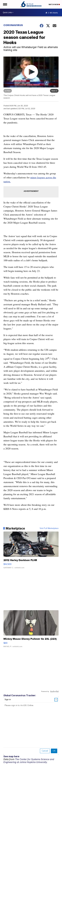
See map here (11, 756)
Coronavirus (13, 25)
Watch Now (54, 4)
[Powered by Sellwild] (54, 691)
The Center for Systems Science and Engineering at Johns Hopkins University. (28, 761)
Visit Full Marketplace (49, 528)
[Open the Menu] (4, 4)
